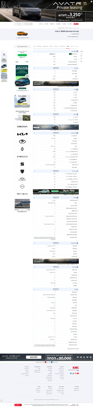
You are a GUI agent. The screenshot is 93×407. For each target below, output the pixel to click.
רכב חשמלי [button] (52, 23)
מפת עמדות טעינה (49, 390)
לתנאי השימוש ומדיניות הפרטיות (38, 405)
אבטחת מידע (62, 370)
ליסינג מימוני (38, 388)
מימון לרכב (27, 375)
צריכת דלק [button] (56, 46)
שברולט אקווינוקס (56, 67)
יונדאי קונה (50, 368)
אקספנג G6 (50, 370)
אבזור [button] (34, 46)
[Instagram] (75, 373)
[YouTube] (78, 373)
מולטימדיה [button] (39, 46)
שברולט (74, 28)
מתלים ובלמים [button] (45, 46)
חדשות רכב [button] (70, 23)
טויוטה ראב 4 (50, 380)
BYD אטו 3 (50, 373)
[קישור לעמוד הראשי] (76, 24)
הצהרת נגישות (61, 372)
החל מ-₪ (52, 53)
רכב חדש (27, 370)
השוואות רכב (26, 368)
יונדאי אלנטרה (49, 375)
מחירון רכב (27, 372)
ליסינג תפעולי (38, 390)
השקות (62, 393)
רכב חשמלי (50, 388)
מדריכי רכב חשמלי (49, 392)
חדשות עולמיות (76, 390)
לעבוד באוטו (62, 377)
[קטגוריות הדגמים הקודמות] (77, 46)
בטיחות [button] (51, 46)
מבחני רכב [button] (64, 23)
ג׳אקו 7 (51, 372)
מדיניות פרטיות (61, 368)
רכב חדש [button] (41, 23)
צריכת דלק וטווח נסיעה (25, 373)
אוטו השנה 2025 (37, 370)
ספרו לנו (68, 348)
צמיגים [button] (68, 46)
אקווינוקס (70, 28)
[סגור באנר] (91, 1)
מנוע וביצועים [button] (62, 46)
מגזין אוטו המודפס (37, 372)
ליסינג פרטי (38, 392)
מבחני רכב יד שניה (61, 392)
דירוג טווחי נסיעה (49, 393)
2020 (66, 28)
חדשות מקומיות (76, 388)
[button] (28, 24)
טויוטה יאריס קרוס (49, 377)
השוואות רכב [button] (58, 23)
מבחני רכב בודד (61, 388)
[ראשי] (76, 368)
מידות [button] (72, 46)
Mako (39, 368)
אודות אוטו (62, 375)
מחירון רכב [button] (46, 23)
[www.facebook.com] (71, 373)
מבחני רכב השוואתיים (60, 390)
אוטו (78, 28)
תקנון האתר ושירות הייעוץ (59, 373)
